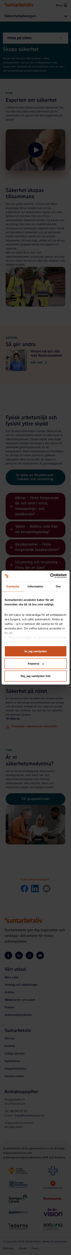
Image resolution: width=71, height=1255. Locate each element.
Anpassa (33, 663)
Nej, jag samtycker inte (36, 675)
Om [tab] (58, 586)
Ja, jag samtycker (35, 651)
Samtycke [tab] (12, 586)
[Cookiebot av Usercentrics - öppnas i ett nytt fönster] (50, 575)
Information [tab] (35, 586)
